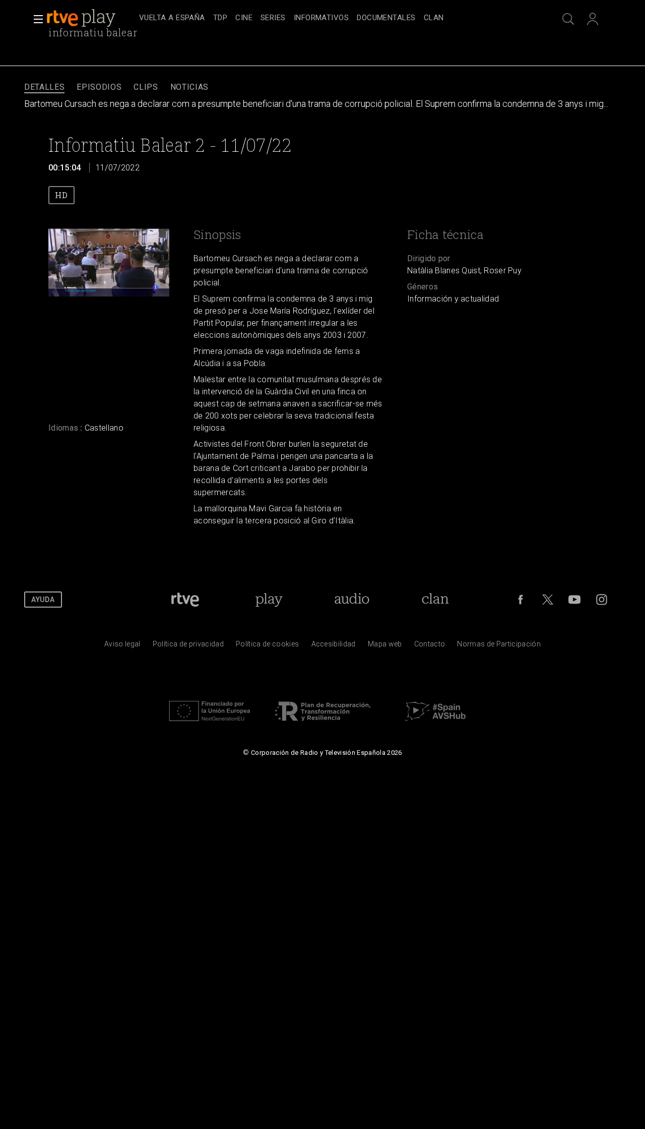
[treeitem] (172, 18)
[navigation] (333, 18)
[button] (35, 19)
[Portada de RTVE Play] (82, 18)
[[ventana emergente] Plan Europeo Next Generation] (209, 723)
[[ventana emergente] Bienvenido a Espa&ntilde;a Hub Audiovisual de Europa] (435, 723)
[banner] (90, 18)
